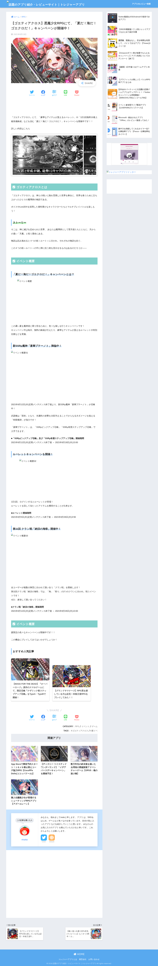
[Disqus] (54, 883)
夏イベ (95, 730)
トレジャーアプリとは (68, 959)
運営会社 (82, 959)
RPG (77, 726)
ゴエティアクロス (80, 730)
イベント (85, 726)
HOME (80, 954)
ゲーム (95, 726)
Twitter (44, 842)
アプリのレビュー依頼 (141, 4)
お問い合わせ (93, 959)
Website (51, 842)
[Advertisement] (54, 106)
